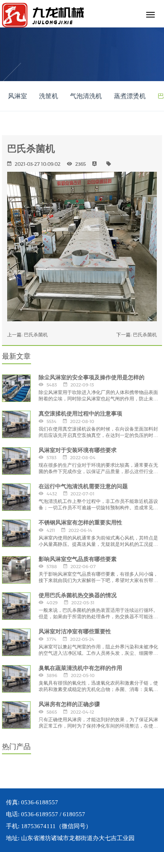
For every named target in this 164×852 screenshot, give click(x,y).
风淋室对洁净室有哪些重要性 (75, 632)
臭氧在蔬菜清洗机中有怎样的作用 (80, 668)
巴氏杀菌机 (36, 335)
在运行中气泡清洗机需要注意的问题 (83, 486)
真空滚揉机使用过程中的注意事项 (80, 414)
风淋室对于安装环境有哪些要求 (78, 450)
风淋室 (17, 96)
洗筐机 (48, 96)
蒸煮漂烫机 (130, 96)
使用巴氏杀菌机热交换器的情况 (78, 595)
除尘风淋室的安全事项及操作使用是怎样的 (91, 377)
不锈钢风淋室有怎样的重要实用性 (80, 523)
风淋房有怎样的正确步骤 (69, 704)
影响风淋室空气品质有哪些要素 (78, 559)
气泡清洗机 (86, 96)
